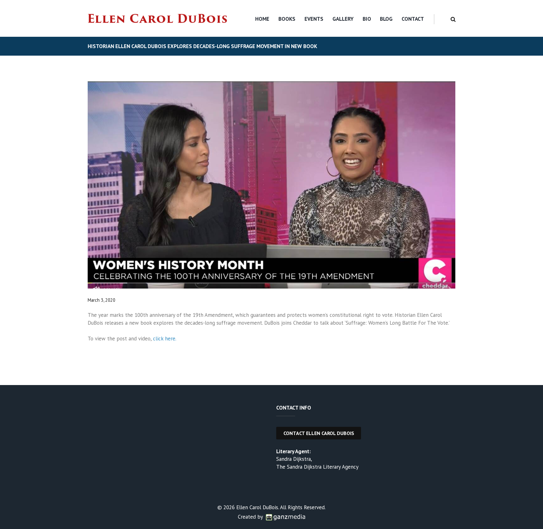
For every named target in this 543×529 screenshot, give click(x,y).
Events (313, 18)
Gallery (343, 18)
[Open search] (452, 19)
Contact (413, 18)
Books (286, 18)
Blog (386, 18)
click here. (164, 338)
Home (262, 18)
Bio (367, 18)
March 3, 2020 (101, 300)
